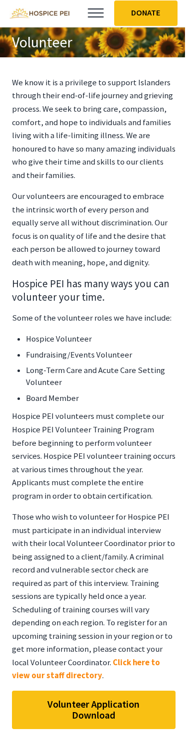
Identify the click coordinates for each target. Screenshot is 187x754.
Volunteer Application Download (93, 709)
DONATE (146, 12)
